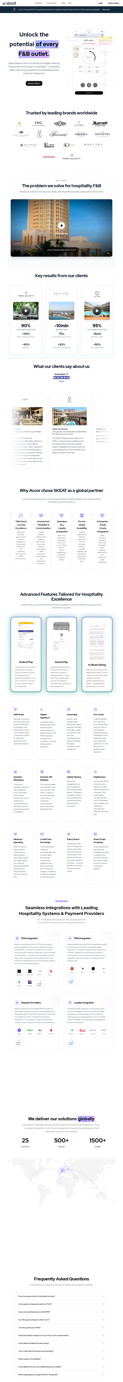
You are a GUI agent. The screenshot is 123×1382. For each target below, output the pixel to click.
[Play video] (26, 311)
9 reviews (61, 381)
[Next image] (95, 85)
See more (106, 10)
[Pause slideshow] (89, 85)
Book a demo (113, 3)
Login (100, 3)
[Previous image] (83, 85)
